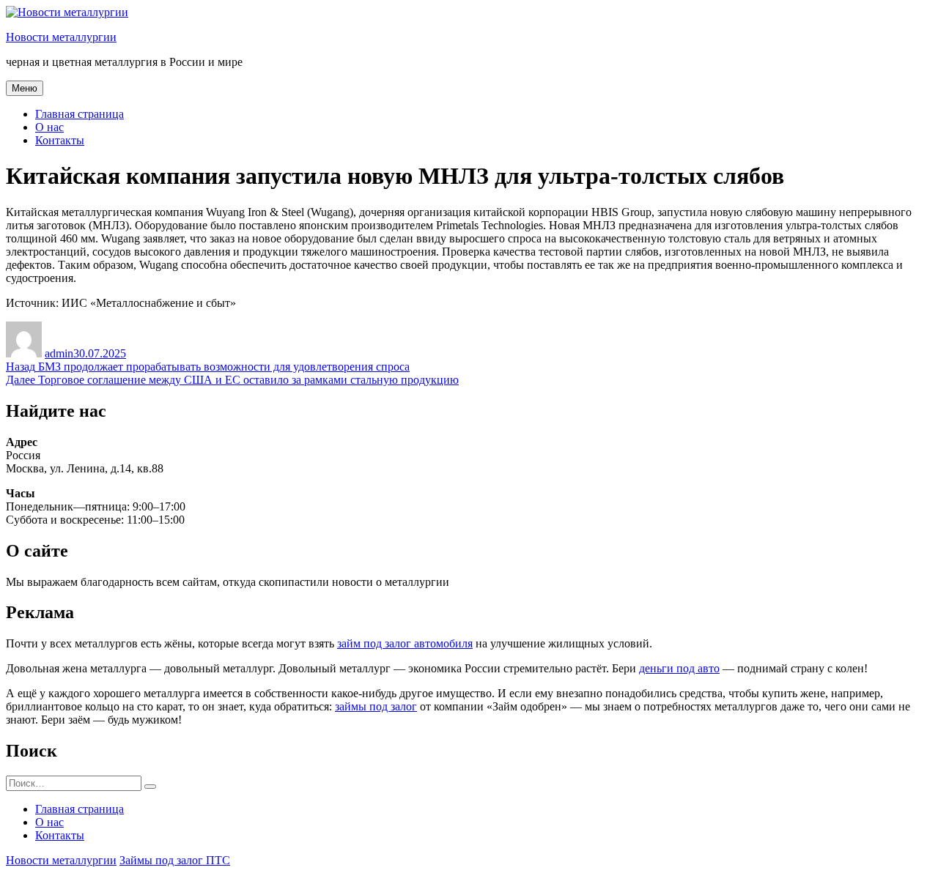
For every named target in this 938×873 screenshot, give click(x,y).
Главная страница (79, 114)
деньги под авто (679, 668)
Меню (24, 88)
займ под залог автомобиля (405, 643)
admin (59, 353)
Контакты (59, 140)
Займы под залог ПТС (174, 860)
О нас (49, 127)
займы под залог (376, 706)
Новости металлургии (61, 37)
